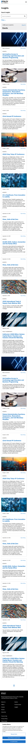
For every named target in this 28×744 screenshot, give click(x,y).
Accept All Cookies (13, 741)
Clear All (24, 25)
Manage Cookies (14, 734)
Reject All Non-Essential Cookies (14, 737)
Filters (2, 20)
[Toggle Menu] (26, 2)
